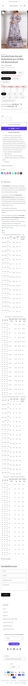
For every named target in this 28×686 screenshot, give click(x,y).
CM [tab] (4, 232)
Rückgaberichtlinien (8, 625)
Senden (6, 594)
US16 (22, 97)
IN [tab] (2, 232)
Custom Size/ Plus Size (8, 100)
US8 (21, 94)
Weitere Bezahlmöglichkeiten (14, 132)
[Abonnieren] (21, 638)
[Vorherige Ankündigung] (2, 1)
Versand (2, 67)
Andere (20, 72)
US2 (4, 94)
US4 (9, 94)
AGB (7, 682)
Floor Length (6, 78)
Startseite (5, 612)
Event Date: (4, 106)
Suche (4, 609)
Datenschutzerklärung (8, 629)
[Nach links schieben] (10, 51)
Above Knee (6, 82)
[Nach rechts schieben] (17, 51)
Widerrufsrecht (14, 680)
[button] (3, 5)
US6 (15, 94)
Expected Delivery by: (6, 104)
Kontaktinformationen (18, 682)
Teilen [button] (4, 169)
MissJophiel (6, 680)
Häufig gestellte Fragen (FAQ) (10, 619)
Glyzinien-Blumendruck (9, 72)
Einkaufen (5, 615)
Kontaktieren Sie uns (8, 622)
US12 (10, 97)
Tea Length (16, 78)
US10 (4, 97)
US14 (16, 97)
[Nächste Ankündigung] (25, 1)
